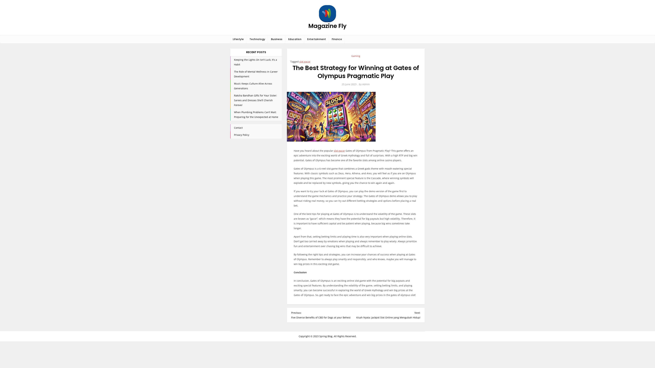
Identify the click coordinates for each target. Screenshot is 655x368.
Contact (238, 127)
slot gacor (304, 61)
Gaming (355, 56)
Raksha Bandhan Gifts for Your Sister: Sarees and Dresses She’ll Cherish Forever (255, 100)
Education (295, 39)
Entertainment (316, 39)
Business (276, 39)
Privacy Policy (241, 134)
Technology (257, 39)
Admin (366, 84)
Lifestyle (238, 39)
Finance (337, 39)
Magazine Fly (327, 26)
